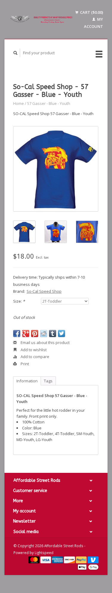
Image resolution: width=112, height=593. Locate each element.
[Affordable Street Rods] (42, 19)
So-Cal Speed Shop (44, 291)
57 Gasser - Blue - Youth (48, 103)
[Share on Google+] (25, 333)
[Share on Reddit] (43, 333)
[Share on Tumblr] (52, 333)
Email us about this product (45, 342)
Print (24, 363)
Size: (19, 301)
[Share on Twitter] (61, 333)
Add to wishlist (33, 349)
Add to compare (34, 356)
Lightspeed (44, 552)
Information (27, 381)
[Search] (15, 53)
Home (18, 103)
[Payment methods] (34, 559)
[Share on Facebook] (16, 333)
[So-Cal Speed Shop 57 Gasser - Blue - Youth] (55, 168)
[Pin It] (34, 333)
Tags (48, 381)
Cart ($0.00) (91, 12)
